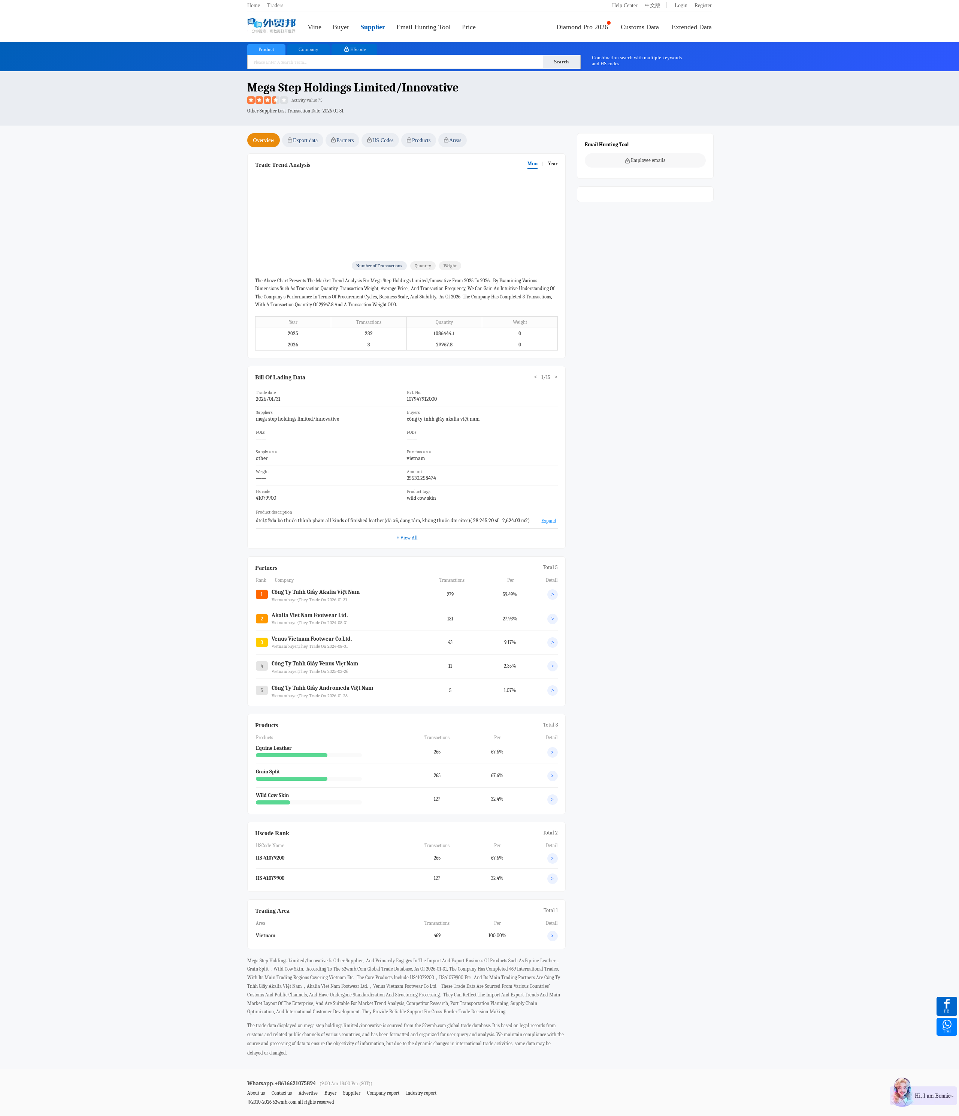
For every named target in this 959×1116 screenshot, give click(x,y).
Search (561, 61)
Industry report (421, 1093)
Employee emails (648, 160)
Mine (314, 27)
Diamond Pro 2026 (582, 27)
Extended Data (692, 27)
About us (256, 1093)
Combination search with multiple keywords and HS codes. (637, 60)
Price (469, 27)
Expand (548, 521)
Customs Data (640, 27)
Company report (383, 1093)
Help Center (625, 5)
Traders (275, 5)
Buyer (341, 27)
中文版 (652, 5)
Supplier (372, 27)
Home (253, 5)
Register (703, 5)
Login (681, 5)
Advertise (308, 1093)
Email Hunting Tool (423, 27)
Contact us (282, 1093)
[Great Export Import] (271, 26)
